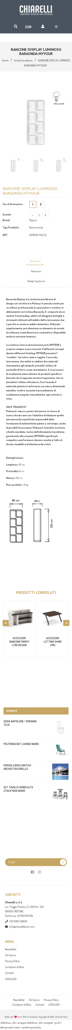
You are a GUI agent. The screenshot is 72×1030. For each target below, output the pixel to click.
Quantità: (7, 214)
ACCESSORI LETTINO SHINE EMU (53, 641)
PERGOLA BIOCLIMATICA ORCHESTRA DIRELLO (17, 767)
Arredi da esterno (23, 60)
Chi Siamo (10, 955)
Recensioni (36, 271)
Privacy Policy (12, 961)
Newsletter (10, 949)
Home (5, 60)
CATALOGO (10, 979)
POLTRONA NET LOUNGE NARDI (21, 744)
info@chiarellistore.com (22, 926)
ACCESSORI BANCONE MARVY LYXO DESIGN (19, 641)
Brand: (6, 220)
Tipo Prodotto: (11, 227)
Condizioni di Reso (14, 967)
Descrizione (35, 261)
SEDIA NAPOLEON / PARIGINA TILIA (20, 723)
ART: (5, 235)
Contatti (9, 973)
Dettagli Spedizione (36, 281)
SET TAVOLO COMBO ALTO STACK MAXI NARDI (18, 789)
